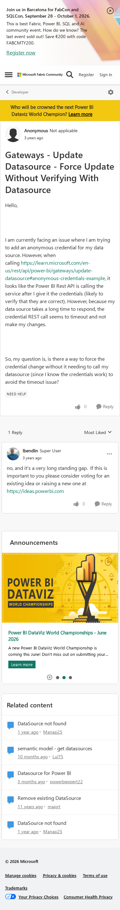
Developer (20, 92)
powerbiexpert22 (66, 781)
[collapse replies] (60, 445)
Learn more (80, 114)
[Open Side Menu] (9, 74)
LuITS (57, 756)
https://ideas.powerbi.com (35, 490)
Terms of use (95, 875)
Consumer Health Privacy (88, 896)
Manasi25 (52, 732)
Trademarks (16, 887)
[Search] (70, 74)
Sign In (106, 74)
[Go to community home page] (40, 75)
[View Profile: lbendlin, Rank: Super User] (13, 453)
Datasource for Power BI (44, 773)
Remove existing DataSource (49, 798)
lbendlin (30, 450)
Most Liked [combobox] (98, 432)
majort (54, 806)
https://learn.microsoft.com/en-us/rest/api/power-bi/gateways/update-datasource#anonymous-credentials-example (55, 270)
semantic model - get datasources (55, 748)
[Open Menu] (110, 92)
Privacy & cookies (59, 875)
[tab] (57, 677)
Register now (21, 52)
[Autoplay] (49, 677)
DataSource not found (42, 723)
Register (86, 74)
